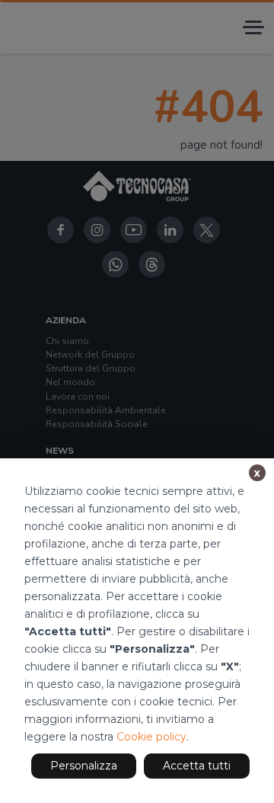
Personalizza (83, 765)
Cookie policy (151, 737)
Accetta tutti (197, 765)
